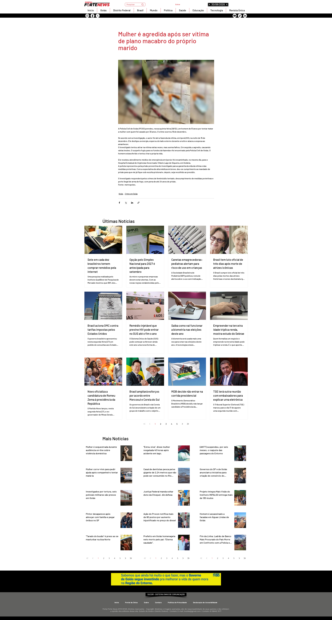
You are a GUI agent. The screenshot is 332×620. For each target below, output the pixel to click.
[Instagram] (87, 16)
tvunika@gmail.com (192, 611)
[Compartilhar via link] (138, 202)
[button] (135, 4)
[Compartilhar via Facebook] (119, 202)
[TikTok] (240, 16)
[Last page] (188, 424)
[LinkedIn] (245, 16)
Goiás (121, 194)
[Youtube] (235, 16)
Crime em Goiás (131, 194)
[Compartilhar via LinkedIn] (132, 202)
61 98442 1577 (215, 611)
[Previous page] (149, 424)
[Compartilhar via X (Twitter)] (126, 202)
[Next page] (182, 424)
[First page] (144, 424)
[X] (98, 16)
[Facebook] (92, 16)
